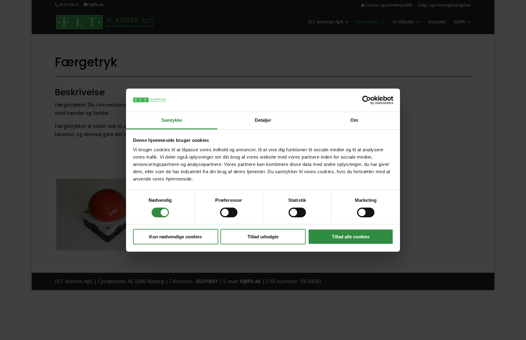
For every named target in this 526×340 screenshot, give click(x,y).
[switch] (228, 212)
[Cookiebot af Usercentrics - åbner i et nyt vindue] (366, 100)
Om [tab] (354, 120)
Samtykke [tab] (171, 120)
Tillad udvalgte (263, 236)
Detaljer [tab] (263, 120)
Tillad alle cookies (351, 236)
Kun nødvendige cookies (175, 236)
